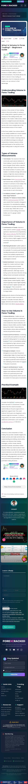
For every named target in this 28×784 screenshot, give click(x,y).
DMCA (22, 758)
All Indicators (4, 691)
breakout (5, 341)
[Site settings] (26, 1)
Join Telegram (7, 1)
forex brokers (18, 179)
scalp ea (17, 700)
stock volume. (20, 304)
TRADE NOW (25, 782)
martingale (18, 691)
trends (18, 229)
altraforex (18, 689)
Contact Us (18, 711)
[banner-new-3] (14, 55)
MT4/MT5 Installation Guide (20, 708)
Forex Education (5, 712)
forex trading (10, 494)
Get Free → (20, 1)
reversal (5, 242)
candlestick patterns (7, 422)
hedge (17, 696)
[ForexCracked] (9, 5)
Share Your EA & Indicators (5, 714)
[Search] (21, 5)
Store (2, 693)
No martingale (19, 698)
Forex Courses (12, 14)
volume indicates (11, 234)
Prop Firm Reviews (6, 709)
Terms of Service (16, 758)
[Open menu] (25, 5)
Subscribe (14, 674)
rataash (14, 509)
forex (5, 494)
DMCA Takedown (20, 713)
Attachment (5, 606)
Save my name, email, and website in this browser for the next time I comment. (12, 601)
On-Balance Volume (9, 193)
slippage (8, 287)
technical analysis (13, 200)
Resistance (14, 367)
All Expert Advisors (6, 689)
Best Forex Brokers (6, 707)
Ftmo (16, 694)
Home (5, 14)
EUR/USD (11, 402)
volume (4, 496)
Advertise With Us (20, 715)
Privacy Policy (8, 671)
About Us (3, 695)
